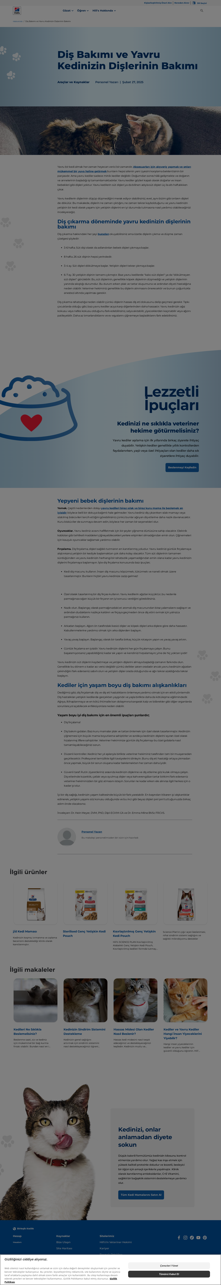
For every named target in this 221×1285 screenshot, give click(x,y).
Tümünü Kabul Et (169, 1274)
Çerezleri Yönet (169, 1265)
